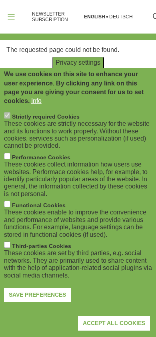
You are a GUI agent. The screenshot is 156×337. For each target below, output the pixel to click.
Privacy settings (78, 62)
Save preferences (37, 294)
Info (36, 100)
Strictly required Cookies (46, 116)
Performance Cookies (41, 157)
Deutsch (121, 17)
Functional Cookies (39, 205)
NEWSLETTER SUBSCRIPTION (50, 16)
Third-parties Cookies (41, 246)
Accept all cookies (114, 323)
